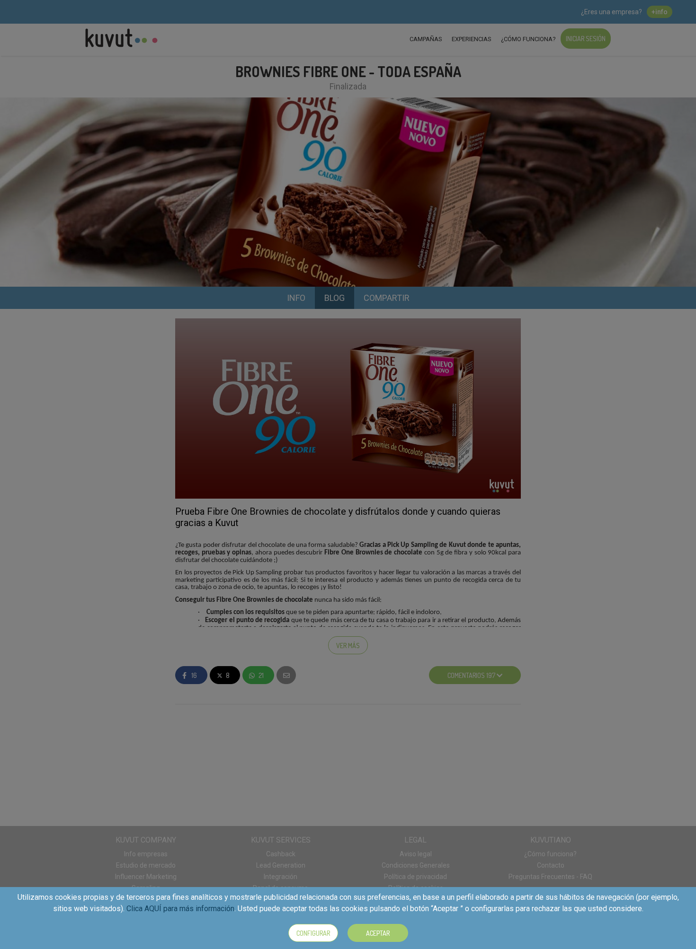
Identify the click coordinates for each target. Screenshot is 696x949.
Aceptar (378, 933)
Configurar (313, 933)
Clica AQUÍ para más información (180, 908)
